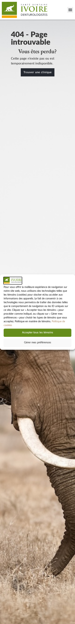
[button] (70, 10)
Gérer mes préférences (37, 342)
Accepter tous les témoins (37, 332)
